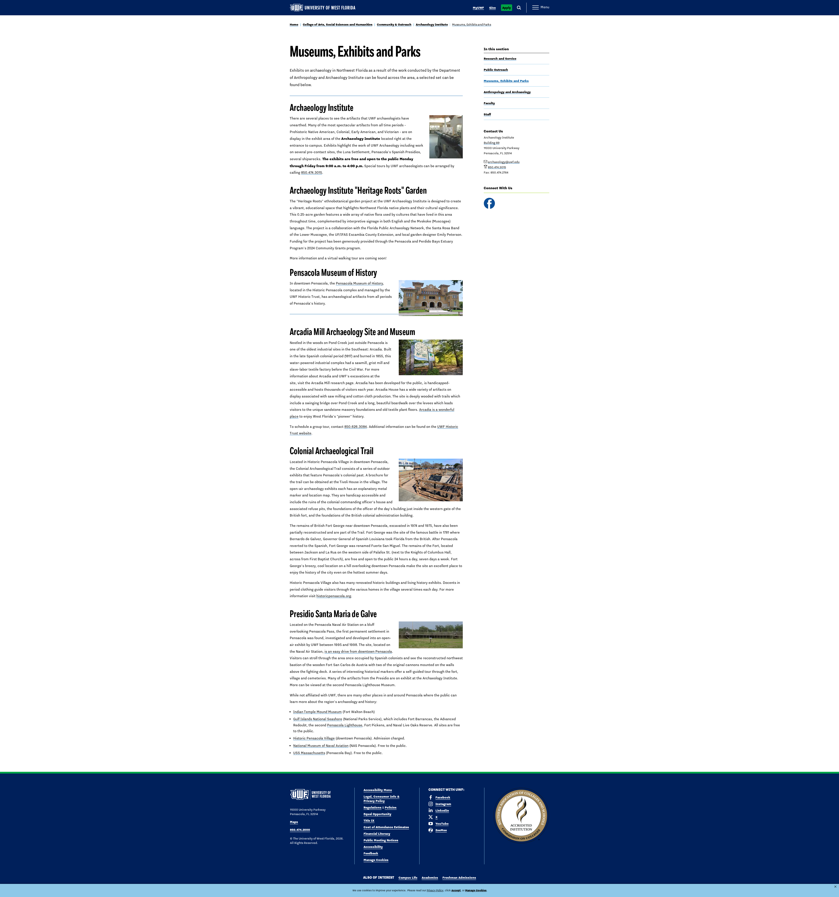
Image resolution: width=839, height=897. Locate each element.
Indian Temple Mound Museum (317, 712)
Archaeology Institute (432, 24)
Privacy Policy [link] (435, 890)
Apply (506, 8)
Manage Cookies (376, 860)
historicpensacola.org (333, 596)
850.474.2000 (300, 830)
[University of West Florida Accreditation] (521, 816)
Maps (294, 822)
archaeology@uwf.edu (504, 162)
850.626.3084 (355, 427)
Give (492, 8)
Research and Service (500, 59)
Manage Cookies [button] (476, 890)
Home (294, 24)
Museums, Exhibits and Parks (471, 24)
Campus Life (408, 878)
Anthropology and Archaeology (507, 92)
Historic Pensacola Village (314, 738)
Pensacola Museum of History (359, 283)
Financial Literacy (377, 834)
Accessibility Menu (378, 790)
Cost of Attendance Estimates (386, 827)
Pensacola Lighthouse (344, 725)
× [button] (835, 886)
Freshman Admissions (459, 878)
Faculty (489, 103)
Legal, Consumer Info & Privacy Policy (381, 799)
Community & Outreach (394, 24)
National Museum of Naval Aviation (320, 746)
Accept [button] (456, 890)
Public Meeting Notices (381, 840)
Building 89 (491, 142)
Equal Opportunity (377, 814)
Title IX (369, 820)
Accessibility (373, 847)
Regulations (372, 807)
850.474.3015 (311, 172)
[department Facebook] (489, 203)
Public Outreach (496, 70)
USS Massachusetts (309, 753)
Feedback (371, 853)
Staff (487, 114)
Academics (430, 878)
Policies (391, 807)
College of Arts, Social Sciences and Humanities (338, 24)
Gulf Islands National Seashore (317, 719)
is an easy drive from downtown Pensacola (358, 651)
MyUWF (478, 8)
